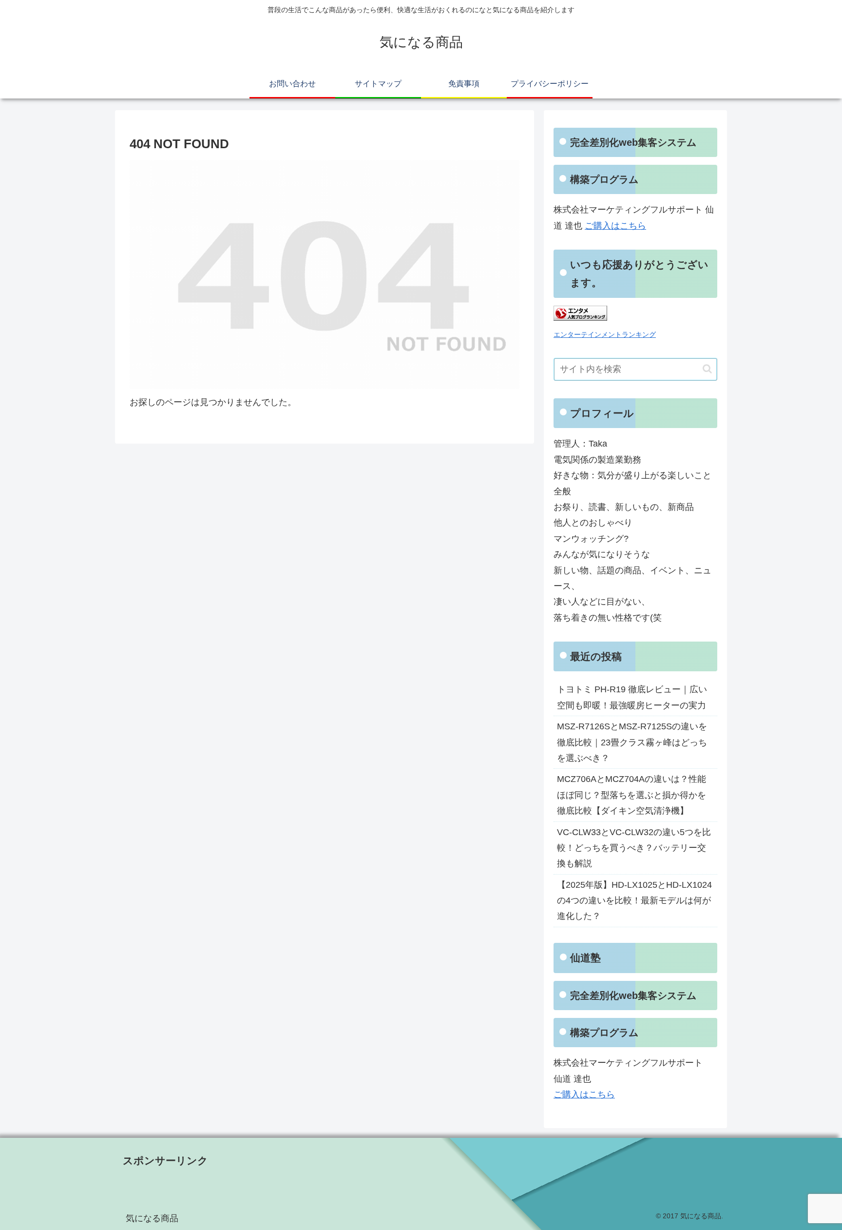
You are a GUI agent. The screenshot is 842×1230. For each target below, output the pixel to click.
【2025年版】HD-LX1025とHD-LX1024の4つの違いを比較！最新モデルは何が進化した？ (634, 900)
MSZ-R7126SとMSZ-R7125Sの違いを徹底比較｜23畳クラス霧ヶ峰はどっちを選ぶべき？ (632, 742)
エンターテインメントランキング (605, 334)
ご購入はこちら (615, 226)
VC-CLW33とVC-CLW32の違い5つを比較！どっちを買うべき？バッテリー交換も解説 (634, 848)
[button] (707, 368)
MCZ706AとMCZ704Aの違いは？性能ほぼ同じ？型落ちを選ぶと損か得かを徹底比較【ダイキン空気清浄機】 (631, 795)
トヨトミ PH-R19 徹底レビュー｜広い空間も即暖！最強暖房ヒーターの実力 (632, 697)
